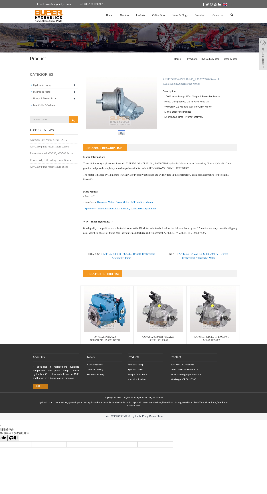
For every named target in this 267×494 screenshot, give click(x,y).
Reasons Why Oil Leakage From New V (50, 160)
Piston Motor (230, 58)
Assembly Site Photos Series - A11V (48, 140)
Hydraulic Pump (42, 85)
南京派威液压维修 (120, 416)
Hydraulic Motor (210, 58)
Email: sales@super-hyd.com (54, 4)
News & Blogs (180, 15)
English (231, 4)
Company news (95, 364)
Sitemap (160, 397)
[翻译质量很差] (13, 438)
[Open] (263, 54)
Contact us (218, 15)
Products (140, 15)
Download (200, 15)
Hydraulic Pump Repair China (147, 416)
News (91, 357)
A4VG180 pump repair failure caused (49, 146)
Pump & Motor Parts (44, 98)
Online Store (158, 15)
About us (124, 15)
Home (109, 15)
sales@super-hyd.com (190, 374)
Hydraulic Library (95, 374)
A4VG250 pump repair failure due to (49, 166)
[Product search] (73, 119)
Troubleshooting (95, 369)
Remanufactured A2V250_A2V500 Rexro (51, 153)
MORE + (40, 386)
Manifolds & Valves (44, 105)
